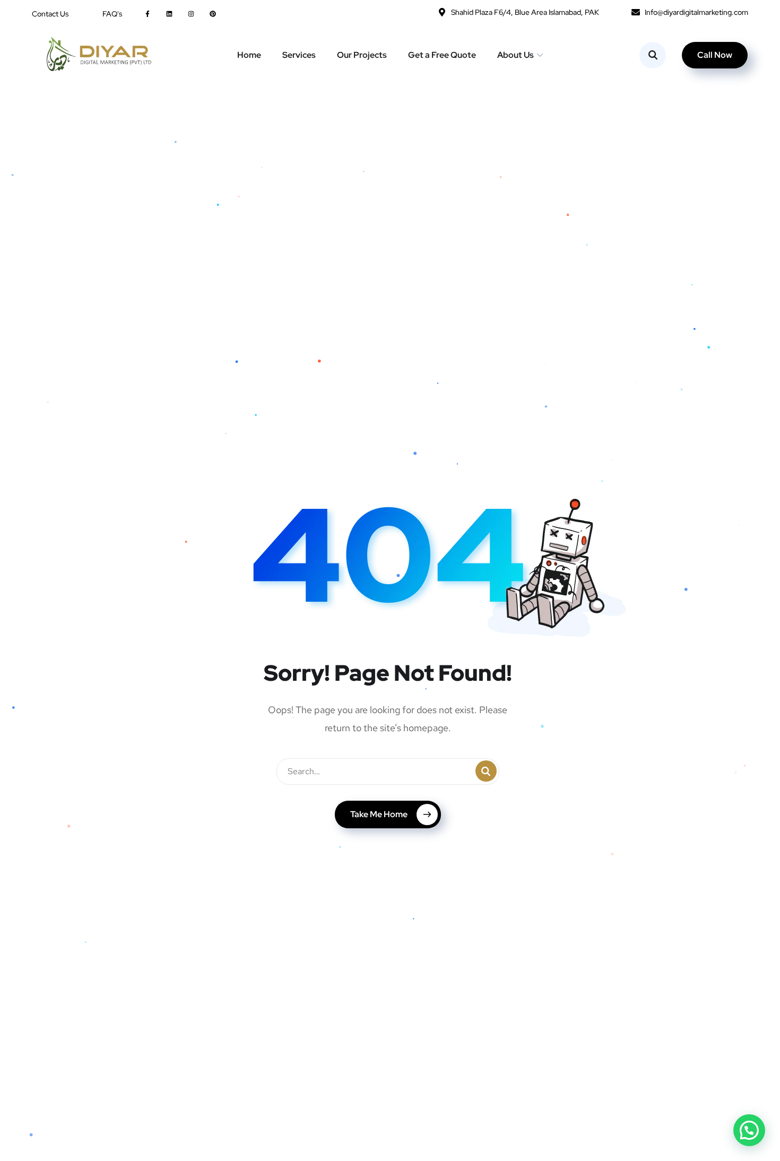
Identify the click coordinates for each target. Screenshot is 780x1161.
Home (249, 54)
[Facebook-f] (147, 13)
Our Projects (362, 54)
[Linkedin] (169, 13)
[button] (749, 1130)
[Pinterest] (213, 13)
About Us (515, 54)
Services (299, 54)
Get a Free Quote (442, 54)
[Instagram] (191, 13)
